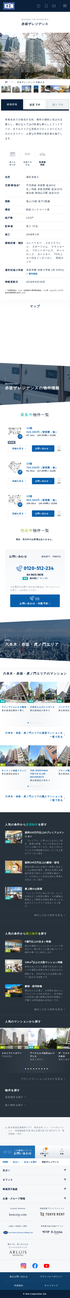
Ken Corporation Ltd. (8, 5)
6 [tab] (41, 722)
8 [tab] (41, 1068)
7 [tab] (39, 1068)
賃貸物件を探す (14, 1097)
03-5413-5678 (35, 574)
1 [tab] (28, 722)
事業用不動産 (10, 1189)
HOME (5, 1162)
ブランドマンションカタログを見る (42, 1079)
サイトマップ (51, 1286)
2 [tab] (30, 722)
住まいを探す (30, 1162)
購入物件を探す (14, 1105)
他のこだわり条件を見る (48, 915)
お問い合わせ (54, 6)
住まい (16, 1162)
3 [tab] (33, 722)
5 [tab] (39, 722)
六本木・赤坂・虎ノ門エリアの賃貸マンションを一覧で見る (34, 735)
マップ (43, 578)
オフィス (8, 1179)
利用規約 (18, 1286)
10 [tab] (47, 1068)
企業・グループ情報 (14, 1198)
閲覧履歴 (38, 6)
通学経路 (33, 274)
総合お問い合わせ (19, 1277)
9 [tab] (44, 1068)
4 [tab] (36, 722)
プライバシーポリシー (51, 1277)
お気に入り (46, 6)
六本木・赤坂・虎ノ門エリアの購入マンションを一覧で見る (34, 798)
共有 (62, 1154)
